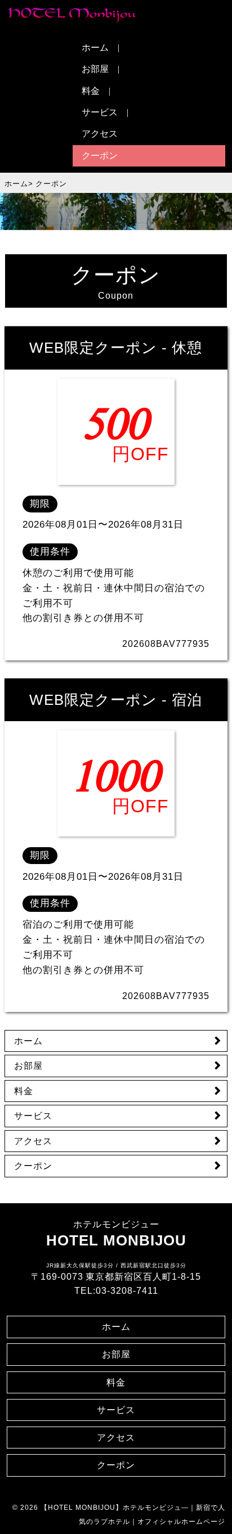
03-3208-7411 (127, 1290)
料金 (91, 91)
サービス (100, 112)
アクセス (100, 133)
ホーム (95, 47)
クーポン (100, 155)
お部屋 (95, 69)
